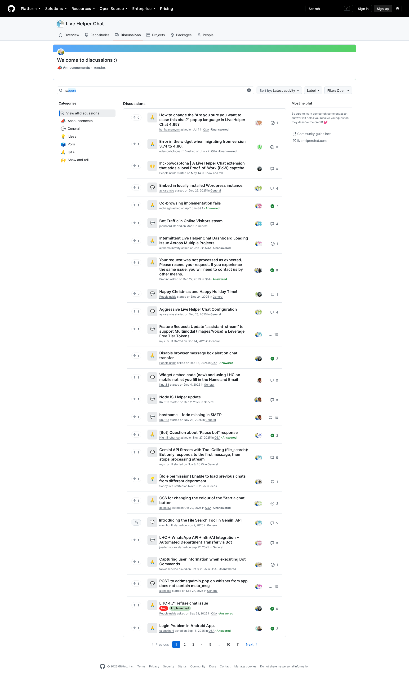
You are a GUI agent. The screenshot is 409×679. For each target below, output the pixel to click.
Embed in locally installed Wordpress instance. (201, 185)
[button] (249, 90)
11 (238, 644)
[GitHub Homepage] (102, 666)
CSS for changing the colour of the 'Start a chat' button (202, 500)
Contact (225, 666)
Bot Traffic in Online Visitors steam (190, 220)
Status (182, 666)
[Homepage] (11, 8)
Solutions (54, 8)
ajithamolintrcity (170, 248)
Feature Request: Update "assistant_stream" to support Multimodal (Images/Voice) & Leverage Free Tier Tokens (202, 331)
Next (249, 644)
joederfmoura (168, 547)
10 (275, 334)
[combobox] (154, 90)
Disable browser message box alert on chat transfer (198, 355)
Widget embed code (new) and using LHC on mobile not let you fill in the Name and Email (199, 377)
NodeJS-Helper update (180, 397)
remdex (100, 67)
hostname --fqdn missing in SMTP (190, 414)
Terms (141, 666)
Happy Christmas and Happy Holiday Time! (198, 291)
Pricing (166, 8)
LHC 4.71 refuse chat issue (183, 603)
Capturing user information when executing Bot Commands (202, 561)
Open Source (112, 8)
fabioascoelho (168, 569)
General (215, 190)
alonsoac (165, 590)
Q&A (206, 129)
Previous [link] (162, 644)
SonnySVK (166, 486)
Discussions (131, 35)
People (208, 35)
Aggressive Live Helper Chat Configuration (198, 309)
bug (163, 608)
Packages (183, 35)
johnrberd (165, 226)
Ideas (213, 486)
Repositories (99, 35)
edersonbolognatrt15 (173, 151)
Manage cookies (245, 666)
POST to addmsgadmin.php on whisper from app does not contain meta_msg (203, 583)
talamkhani (166, 630)
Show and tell (214, 173)
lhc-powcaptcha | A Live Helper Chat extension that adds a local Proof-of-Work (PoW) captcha (202, 165)
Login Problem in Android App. (187, 625)
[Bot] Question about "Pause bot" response (198, 432)
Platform (29, 8)
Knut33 (164, 384)
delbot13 (165, 507)
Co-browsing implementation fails (190, 203)
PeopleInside (167, 173)
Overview (71, 35)
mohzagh (165, 208)
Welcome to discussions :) (87, 60)
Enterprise (141, 8)
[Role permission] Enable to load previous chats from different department (202, 478)
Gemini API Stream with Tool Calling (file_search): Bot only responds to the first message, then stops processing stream (203, 454)
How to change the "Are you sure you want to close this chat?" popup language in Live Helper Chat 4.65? (202, 120)
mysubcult (166, 341)
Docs (212, 666)
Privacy (154, 666)
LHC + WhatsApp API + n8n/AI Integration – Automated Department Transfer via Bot (199, 539)
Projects (158, 35)
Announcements (73, 67)
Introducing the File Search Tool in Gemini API (200, 520)
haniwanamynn (169, 129)
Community (197, 666)
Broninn (164, 279)
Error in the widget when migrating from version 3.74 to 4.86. (202, 143)
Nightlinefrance (169, 437)
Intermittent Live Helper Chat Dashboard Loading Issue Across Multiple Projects (203, 240)
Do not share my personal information (284, 666)
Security (168, 666)
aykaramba (166, 190)
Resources (81, 8)
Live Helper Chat (85, 23)
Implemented (180, 608)
